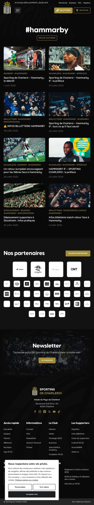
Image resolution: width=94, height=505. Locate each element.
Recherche (63, 3)
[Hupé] (62, 314)
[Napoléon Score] (38, 269)
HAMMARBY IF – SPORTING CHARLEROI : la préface (65, 170)
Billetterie (8, 443)
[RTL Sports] (77, 304)
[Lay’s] (17, 284)
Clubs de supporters (80, 438)
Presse (29, 447)
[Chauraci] (57, 294)
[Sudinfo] (32, 314)
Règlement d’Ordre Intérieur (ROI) (77, 470)
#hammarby (21, 73)
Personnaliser (20, 487)
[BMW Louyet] (87, 304)
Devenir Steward (33, 443)
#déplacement (11, 210)
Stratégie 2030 (55, 438)
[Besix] (37, 304)
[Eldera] (20, 269)
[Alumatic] (27, 284)
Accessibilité (76, 447)
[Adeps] (17, 304)
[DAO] (47, 284)
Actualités (8, 429)
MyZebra (86, 3)
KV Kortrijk (31, 3)
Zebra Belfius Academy (54, 448)
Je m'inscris (47, 360)
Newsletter (31, 438)
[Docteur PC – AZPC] (27, 294)
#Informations (12, 122)
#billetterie (10, 119)
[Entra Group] (42, 314)
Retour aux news (47, 38)
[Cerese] (77, 284)
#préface (82, 73)
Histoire (52, 429)
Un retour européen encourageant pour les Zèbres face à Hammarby (23, 170)
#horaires (83, 119)
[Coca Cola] (7, 294)
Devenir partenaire (78, 253)
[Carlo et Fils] (77, 294)
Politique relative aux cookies (26, 480)
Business (72, 3)
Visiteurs (75, 452)
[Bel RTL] (67, 304)
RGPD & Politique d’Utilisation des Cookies (77, 477)
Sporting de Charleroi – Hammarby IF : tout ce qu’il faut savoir (69, 125)
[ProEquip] (67, 284)
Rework (87, 502)
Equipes (7, 434)
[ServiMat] (87, 294)
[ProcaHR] (7, 304)
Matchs (7, 438)
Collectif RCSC (77, 443)
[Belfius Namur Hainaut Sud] (87, 284)
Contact (29, 429)
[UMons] (37, 294)
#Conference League (74, 210)
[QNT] (74, 269)
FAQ (79, 3)
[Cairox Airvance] (47, 304)
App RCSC (8, 452)
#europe (25, 210)
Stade (51, 434)
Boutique (8, 447)
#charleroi (55, 73)
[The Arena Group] (47, 294)
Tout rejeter (44, 487)
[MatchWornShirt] (17, 294)
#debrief (8, 73)
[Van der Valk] (56, 269)
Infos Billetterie (77, 434)
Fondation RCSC (56, 454)
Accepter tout (32, 494)
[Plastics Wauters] (27, 304)
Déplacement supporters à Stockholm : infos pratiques (19, 219)
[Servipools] (67, 294)
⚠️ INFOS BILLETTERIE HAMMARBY (24, 126)
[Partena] (7, 284)
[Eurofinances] (37, 284)
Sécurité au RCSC (72, 484)
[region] (32, 480)
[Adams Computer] (52, 314)
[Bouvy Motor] (57, 304)
